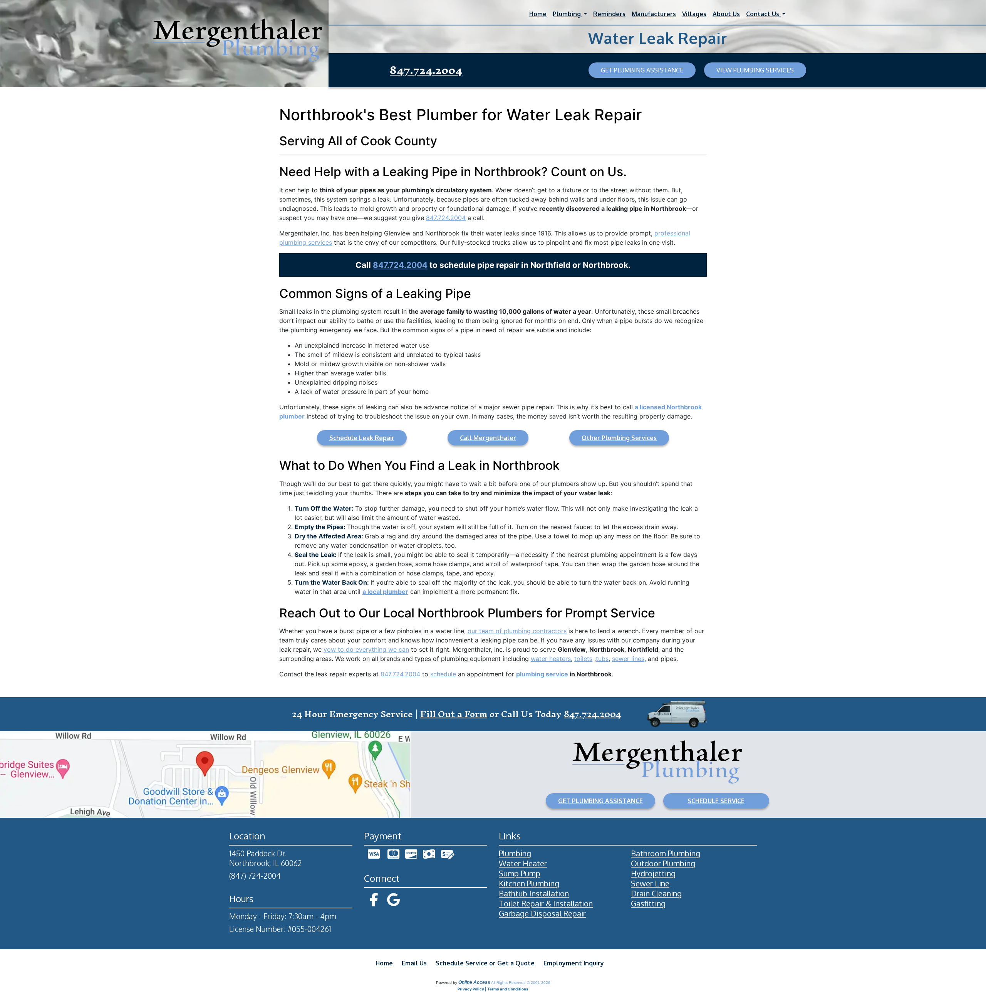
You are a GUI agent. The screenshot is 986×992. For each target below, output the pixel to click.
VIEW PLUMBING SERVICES (755, 70)
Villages (694, 14)
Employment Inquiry (573, 963)
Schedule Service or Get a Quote (485, 963)
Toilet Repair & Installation (546, 903)
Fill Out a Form (453, 714)
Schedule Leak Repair (361, 438)
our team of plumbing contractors (517, 631)
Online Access (474, 982)
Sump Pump (519, 873)
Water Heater (523, 863)
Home (538, 14)
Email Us (414, 963)
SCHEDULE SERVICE (716, 801)
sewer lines (628, 658)
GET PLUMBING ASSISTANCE (642, 70)
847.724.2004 (426, 70)
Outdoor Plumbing (663, 863)
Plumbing (515, 853)
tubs (602, 658)
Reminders (609, 14)
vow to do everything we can (366, 649)
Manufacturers (654, 14)
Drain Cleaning (656, 893)
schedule (443, 674)
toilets (583, 658)
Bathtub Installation (534, 893)
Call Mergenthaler (488, 438)
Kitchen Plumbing (529, 883)
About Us (726, 14)
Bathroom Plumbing (665, 853)
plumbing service (542, 674)
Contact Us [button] (763, 14)
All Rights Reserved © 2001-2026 (520, 982)
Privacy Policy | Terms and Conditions (493, 989)
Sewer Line (650, 883)
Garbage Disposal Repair (542, 913)
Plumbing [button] (567, 14)
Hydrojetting (653, 873)
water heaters (551, 658)
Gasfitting (648, 903)
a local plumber (385, 591)
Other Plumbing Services (619, 438)
